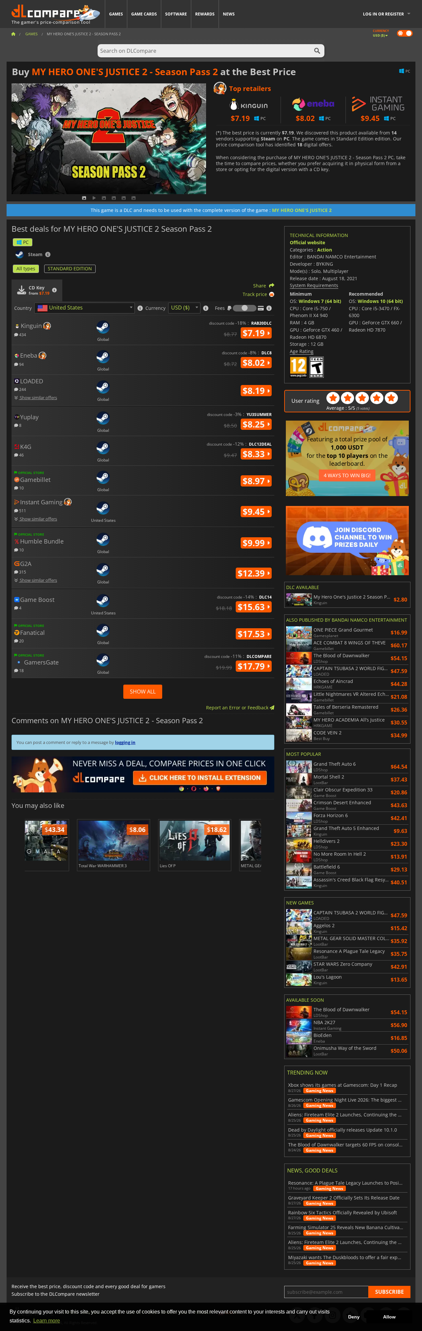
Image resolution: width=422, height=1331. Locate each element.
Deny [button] (354, 1316)
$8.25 (255, 424)
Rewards (205, 14)
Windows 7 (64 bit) (320, 301)
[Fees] (244, 308)
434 (22, 334)
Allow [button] (389, 1316)
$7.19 (255, 333)
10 (21, 487)
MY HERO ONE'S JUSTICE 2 (302, 210)
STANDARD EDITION (70, 268)
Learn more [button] (46, 1320)
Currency (155, 308)
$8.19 (255, 390)
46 (21, 454)
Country (23, 308)
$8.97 (255, 481)
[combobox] (84, 308)
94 (21, 364)
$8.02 (255, 362)
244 (22, 389)
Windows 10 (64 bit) (380, 301)
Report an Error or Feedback (238, 707)
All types (25, 268)
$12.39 (252, 573)
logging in (125, 742)
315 (22, 571)
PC (26, 242)
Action (324, 250)
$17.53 (252, 633)
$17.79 (252, 666)
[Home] (13, 33)
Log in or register (383, 14)
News (229, 14)
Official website (307, 242)
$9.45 (255, 511)
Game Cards (144, 14)
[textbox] (61, 308)
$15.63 (252, 606)
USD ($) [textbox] (180, 307)
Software (176, 14)
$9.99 (255, 542)
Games (116, 14)
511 (22, 510)
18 (21, 670)
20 (21, 640)
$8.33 (255, 453)
